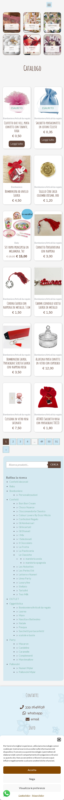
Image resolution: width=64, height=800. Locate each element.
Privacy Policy (38, 795)
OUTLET (14, 599)
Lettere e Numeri (28, 574)
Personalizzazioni (28, 494)
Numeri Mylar (26, 668)
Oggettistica (16, 603)
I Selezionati (25, 539)
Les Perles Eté (26, 570)
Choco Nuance (26, 507)
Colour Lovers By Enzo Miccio (35, 515)
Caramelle (24, 651)
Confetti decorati (18, 481)
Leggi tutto (17, 143)
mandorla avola (34, 558)
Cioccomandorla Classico (32, 511)
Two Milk (23, 594)
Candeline (24, 647)
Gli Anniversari (26, 523)
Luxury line (24, 582)
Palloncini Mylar (27, 672)
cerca (54, 464)
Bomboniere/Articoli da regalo (35, 607)
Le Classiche (25, 554)
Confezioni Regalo (28, 519)
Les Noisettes (26, 566)
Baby (12, 486)
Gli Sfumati (24, 531)
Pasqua (23, 627)
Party (12, 639)
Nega (32, 779)
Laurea (22, 611)
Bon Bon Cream (27, 503)
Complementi (26, 655)
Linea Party (25, 578)
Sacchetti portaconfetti (31, 631)
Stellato (23, 586)
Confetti (14, 499)
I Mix (21, 535)
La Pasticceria (26, 550)
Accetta (32, 769)
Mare (22, 615)
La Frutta (24, 547)
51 (56, 441)
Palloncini (14, 664)
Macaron (24, 643)
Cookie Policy (24, 795)
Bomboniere (15, 491)
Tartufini (23, 590)
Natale (22, 623)
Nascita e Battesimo (29, 619)
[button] (59, 739)
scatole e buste (27, 635)
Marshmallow (26, 659)
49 (41, 441)
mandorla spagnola (36, 562)
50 (49, 441)
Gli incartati (25, 527)
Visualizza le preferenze (32, 788)
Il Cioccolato (25, 543)
